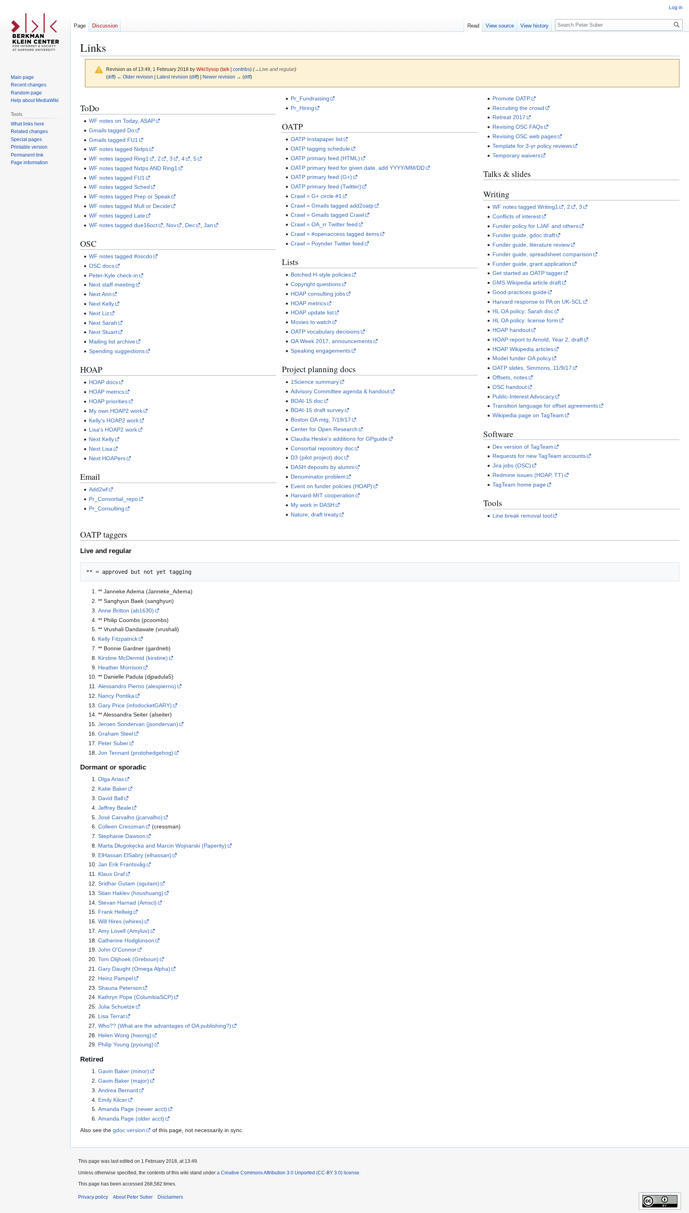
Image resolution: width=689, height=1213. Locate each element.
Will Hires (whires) (121, 921)
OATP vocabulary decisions (325, 331)
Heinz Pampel (115, 978)
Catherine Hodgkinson (126, 940)
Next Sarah (103, 323)
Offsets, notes (510, 377)
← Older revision (135, 76)
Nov (171, 225)
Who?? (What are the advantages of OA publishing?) (164, 1026)
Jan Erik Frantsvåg (122, 864)
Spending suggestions (117, 351)
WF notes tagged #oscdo (120, 256)
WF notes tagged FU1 (117, 178)
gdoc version (129, 1130)
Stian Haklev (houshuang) (130, 893)
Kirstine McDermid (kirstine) (133, 658)
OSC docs (101, 266)
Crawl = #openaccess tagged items (335, 234)
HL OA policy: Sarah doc (522, 311)
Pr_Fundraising (310, 98)
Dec (190, 225)
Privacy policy (93, 1197)
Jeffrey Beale (114, 808)
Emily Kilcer (112, 1100)
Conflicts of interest (516, 216)
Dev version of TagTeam (522, 447)
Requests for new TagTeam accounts (539, 456)
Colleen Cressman (121, 826)
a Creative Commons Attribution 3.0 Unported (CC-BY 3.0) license (288, 1173)
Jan (208, 225)
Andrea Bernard (118, 1090)
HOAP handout (511, 330)
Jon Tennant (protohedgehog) (135, 753)
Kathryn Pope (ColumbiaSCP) (135, 997)
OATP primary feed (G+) (321, 177)
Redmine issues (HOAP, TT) (527, 475)
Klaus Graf (111, 874)
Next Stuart (103, 332)
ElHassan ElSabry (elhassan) (134, 855)
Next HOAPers (107, 458)
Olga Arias (111, 779)
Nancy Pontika (116, 696)
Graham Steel (115, 733)
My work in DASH (313, 505)
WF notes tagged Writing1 (525, 207)
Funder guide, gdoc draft (523, 235)
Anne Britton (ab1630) (126, 610)
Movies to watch (311, 322)
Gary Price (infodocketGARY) (135, 705)
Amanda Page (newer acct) (132, 1109)
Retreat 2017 (509, 117)
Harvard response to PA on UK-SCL (537, 301)
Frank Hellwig (115, 912)
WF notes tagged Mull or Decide (129, 206)
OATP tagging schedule (320, 148)
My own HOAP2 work (115, 411)
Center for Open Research (324, 429)
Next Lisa (100, 449)
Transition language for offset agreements (545, 405)
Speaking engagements (320, 350)
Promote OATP (511, 98)
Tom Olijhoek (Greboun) (128, 959)
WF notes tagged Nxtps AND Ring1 (133, 168)
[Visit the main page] (35, 32)
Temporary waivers (516, 155)
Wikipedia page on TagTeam (528, 415)
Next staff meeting (112, 284)
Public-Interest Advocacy (523, 396)
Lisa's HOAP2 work (113, 429)
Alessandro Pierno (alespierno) (137, 686)
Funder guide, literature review (531, 244)
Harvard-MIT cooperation (322, 495)
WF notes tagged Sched (119, 187)
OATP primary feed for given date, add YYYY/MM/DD (358, 168)
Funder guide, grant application (531, 264)
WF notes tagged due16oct (123, 225)
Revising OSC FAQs (517, 127)
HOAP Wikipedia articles (522, 349)
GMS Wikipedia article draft (526, 282)
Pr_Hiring (302, 108)
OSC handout (509, 387)
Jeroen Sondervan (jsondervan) (138, 724)
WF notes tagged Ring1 (119, 158)
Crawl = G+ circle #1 (316, 196)
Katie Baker (112, 788)
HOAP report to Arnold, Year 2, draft (537, 339)
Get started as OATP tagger (527, 273)
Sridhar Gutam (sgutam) (128, 883)
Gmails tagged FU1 (113, 140)
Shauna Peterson (120, 988)
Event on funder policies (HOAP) (331, 486)
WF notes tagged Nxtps (118, 149)
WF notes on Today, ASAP (122, 121)
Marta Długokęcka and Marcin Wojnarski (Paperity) (162, 845)
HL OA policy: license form (525, 320)
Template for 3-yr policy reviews (532, 146)
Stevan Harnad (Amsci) (127, 902)
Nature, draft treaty (315, 514)
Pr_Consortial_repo (113, 499)
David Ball (110, 798)
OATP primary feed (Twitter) (326, 186)
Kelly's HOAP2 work (114, 420)
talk (225, 69)
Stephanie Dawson (122, 836)
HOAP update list (312, 312)
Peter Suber (113, 743)
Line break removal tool (522, 515)
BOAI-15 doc (307, 401)
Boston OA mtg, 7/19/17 (321, 419)
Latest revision (172, 76)
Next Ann (100, 294)
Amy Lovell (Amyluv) (124, 931)
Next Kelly (101, 303)
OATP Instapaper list (317, 139)
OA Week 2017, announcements (331, 341)
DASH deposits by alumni (322, 467)
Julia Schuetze (116, 1006)
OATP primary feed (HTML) (325, 158)
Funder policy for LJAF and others (535, 226)
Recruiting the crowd (518, 108)
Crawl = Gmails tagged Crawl (327, 215)
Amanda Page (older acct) (131, 1118)
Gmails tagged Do (111, 130)
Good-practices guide (519, 292)
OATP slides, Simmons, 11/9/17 (532, 368)
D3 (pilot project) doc (317, 457)
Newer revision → (222, 76)
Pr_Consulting (106, 508)
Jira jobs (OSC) (511, 465)
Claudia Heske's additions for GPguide (339, 439)
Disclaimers (170, 1197)
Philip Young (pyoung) (126, 1044)
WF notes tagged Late (117, 215)
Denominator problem (318, 476)
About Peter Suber (133, 1197)
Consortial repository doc (322, 448)
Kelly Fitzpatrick (118, 639)
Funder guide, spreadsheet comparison (542, 254)
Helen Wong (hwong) (125, 1035)
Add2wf (98, 489)
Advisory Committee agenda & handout (340, 391)
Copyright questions (316, 284)
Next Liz (99, 313)
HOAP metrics (106, 392)
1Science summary (315, 382)
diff (111, 76)
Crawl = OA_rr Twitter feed (324, 224)
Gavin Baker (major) (123, 1081)
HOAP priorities (108, 401)
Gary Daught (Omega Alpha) (134, 969)
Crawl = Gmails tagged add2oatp (332, 205)
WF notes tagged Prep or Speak (129, 196)
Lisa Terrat (111, 1016)
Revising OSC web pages (524, 136)
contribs (241, 69)
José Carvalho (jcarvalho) (130, 817)
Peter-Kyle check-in (113, 275)
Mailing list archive (112, 341)
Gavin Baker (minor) (123, 1071)
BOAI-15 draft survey (317, 410)
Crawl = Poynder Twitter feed (327, 243)
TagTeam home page (519, 484)
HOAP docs (103, 382)
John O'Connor (117, 949)
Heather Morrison (120, 667)
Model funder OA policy (521, 358)
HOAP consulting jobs (318, 293)
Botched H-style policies (321, 274)
